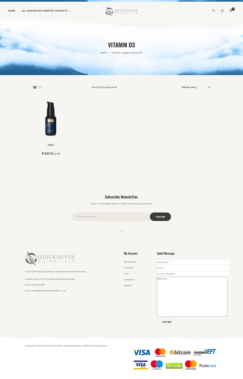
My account (130, 261)
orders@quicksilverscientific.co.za (48, 290)
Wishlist (128, 285)
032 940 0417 (38, 284)
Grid (34, 87)
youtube (121, 231)
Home (103, 52)
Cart (126, 273)
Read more (50, 148)
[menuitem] (13, 11)
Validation (129, 279)
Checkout (129, 267)
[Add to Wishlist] (46, 119)
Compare (56, 119)
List (39, 87)
